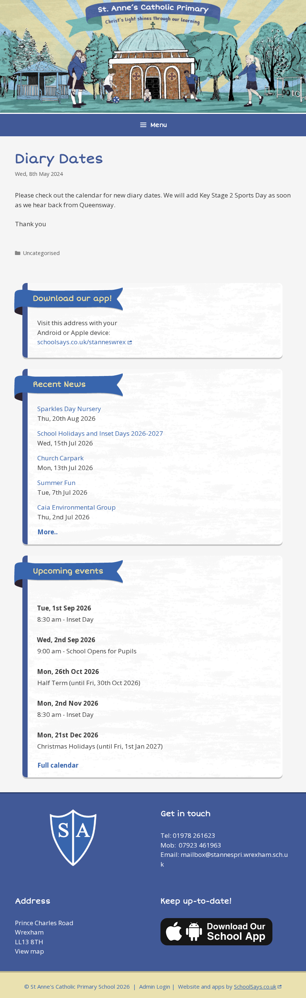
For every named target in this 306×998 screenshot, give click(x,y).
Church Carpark (60, 458)
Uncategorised (41, 253)
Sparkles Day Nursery (69, 408)
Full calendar (57, 765)
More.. (47, 532)
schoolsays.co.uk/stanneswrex (81, 342)
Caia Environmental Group (76, 507)
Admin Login (154, 986)
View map (29, 951)
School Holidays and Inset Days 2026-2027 (100, 433)
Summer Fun (56, 482)
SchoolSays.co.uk (255, 986)
